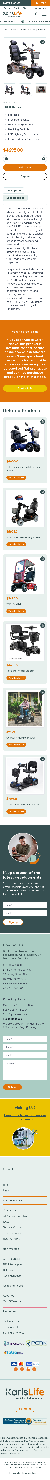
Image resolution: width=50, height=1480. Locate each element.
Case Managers (12, 1275)
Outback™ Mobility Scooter (20, 737)
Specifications (15, 197)
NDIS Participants (13, 1264)
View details (14, 477)
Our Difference (12, 1301)
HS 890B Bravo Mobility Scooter (23, 537)
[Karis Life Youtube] (28, 1369)
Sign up (13, 922)
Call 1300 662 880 (11, 3)
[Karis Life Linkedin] (34, 1369)
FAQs (6, 1221)
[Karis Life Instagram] (22, 1369)
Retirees (8, 1270)
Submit (12, 1087)
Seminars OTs (11, 1327)
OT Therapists (11, 1258)
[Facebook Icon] (16, 1369)
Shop (6, 1179)
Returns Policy (11, 1238)
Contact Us (25, 388)
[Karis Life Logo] (12, 14)
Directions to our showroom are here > (25, 1117)
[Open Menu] (44, 14)
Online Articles (11, 1321)
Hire (5, 1184)
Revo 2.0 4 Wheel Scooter (20, 670)
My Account (10, 1190)
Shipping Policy (12, 1233)
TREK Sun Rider (14, 604)
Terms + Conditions (14, 1227)
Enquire (25, 176)
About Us (8, 1295)
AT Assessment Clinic (15, 1216)
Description (13, 190)
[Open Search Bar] (37, 14)
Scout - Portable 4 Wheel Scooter (24, 804)
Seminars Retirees (13, 1332)
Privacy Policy (15, 1473)
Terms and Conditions (31, 1473)
